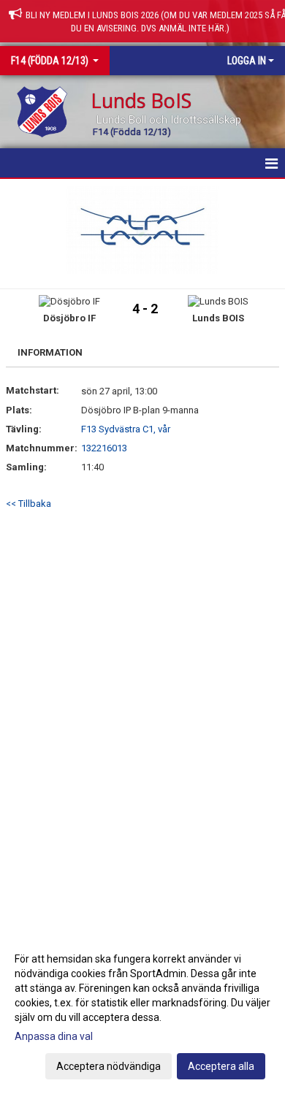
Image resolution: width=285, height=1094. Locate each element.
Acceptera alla (221, 1066)
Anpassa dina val (54, 1036)
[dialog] (142, 1012)
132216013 (104, 448)
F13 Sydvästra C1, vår (125, 429)
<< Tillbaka (28, 503)
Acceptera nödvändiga (108, 1066)
